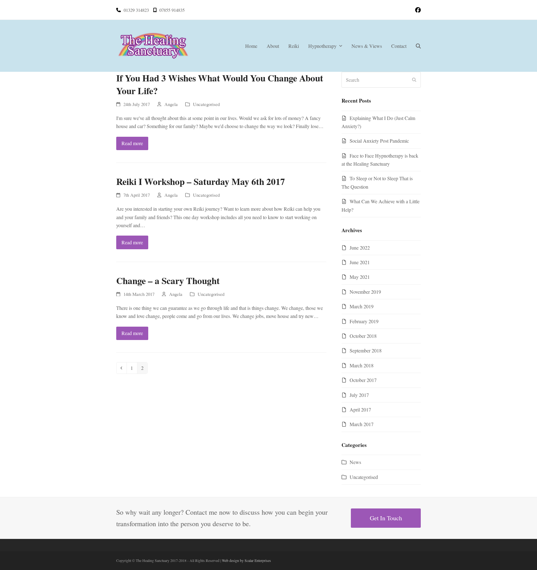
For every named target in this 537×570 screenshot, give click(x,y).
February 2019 (364, 321)
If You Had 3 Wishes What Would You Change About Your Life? (219, 84)
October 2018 (363, 336)
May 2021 (360, 277)
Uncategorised (206, 104)
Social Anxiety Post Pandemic (379, 140)
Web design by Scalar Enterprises (246, 560)
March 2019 (362, 306)
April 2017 (360, 409)
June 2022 (360, 247)
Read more (132, 143)
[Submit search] (414, 80)
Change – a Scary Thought (168, 280)
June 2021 (360, 262)
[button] (418, 46)
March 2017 (362, 424)
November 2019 (365, 291)
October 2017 (363, 380)
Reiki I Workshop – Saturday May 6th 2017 (200, 181)
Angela (171, 104)
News (355, 462)
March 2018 (362, 365)
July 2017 (359, 395)
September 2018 (366, 350)
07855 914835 (172, 10)
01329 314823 (136, 10)
